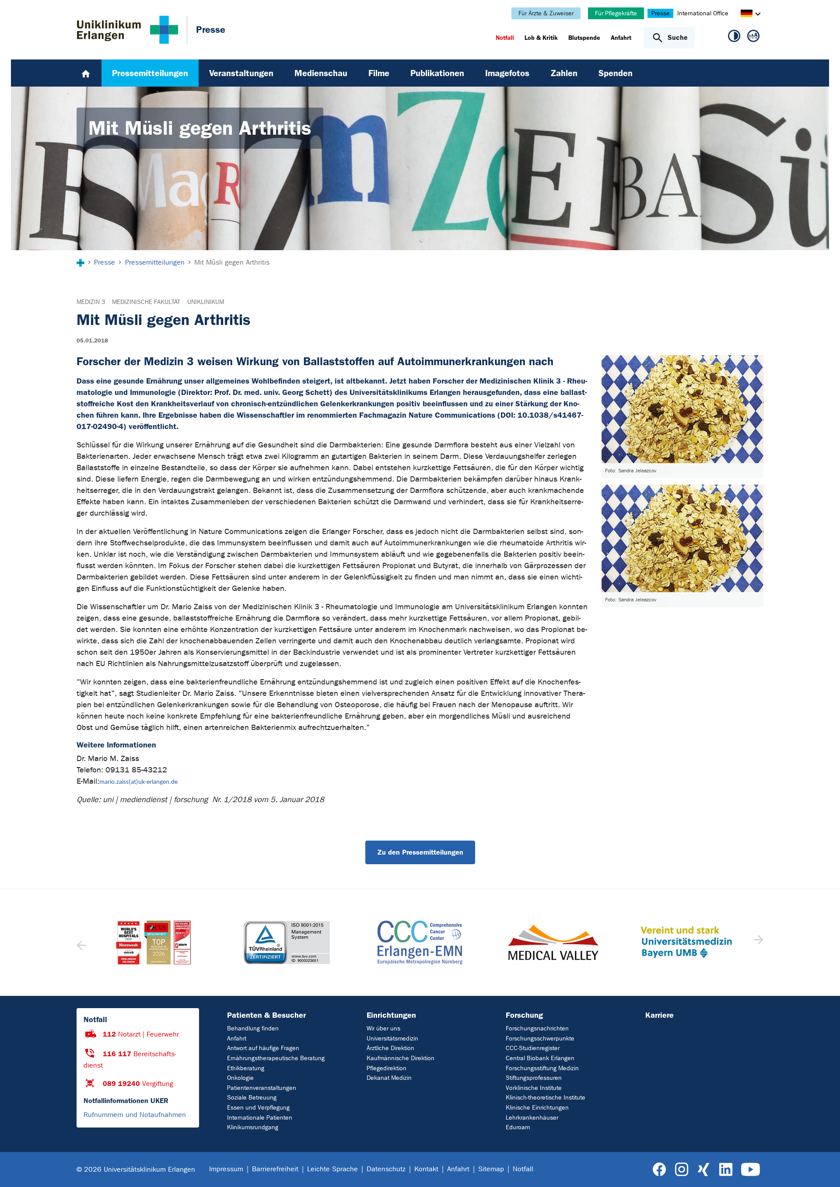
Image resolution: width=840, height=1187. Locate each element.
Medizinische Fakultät (146, 302)
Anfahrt (236, 1038)
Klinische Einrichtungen (537, 1107)
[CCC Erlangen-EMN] (286, 942)
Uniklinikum (205, 302)
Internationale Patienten (259, 1117)
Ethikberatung (245, 1068)
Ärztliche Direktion (390, 1048)
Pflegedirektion (386, 1068)
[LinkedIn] (725, 1169)
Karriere (659, 1015)
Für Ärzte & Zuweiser (546, 13)
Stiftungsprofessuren (534, 1078)
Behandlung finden (253, 1028)
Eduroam (518, 1127)
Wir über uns (383, 1028)
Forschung (524, 1015)
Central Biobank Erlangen (540, 1058)
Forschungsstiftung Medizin (542, 1068)
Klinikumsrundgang (252, 1127)
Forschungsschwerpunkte (540, 1038)
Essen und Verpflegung (258, 1107)
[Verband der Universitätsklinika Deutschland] (686, 942)
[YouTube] (750, 1169)
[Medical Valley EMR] (420, 942)
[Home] (86, 73)
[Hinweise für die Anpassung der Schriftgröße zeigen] (753, 37)
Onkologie (240, 1078)
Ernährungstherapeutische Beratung (276, 1058)
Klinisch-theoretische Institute (545, 1097)
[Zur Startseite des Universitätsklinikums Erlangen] (127, 30)
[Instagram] (681, 1169)
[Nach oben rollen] (822, 1169)
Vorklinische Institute (534, 1088)
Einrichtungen (391, 1015)
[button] (757, 942)
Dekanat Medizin (389, 1078)
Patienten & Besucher (266, 1015)
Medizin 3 (91, 302)
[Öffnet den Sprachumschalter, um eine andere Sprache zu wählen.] (746, 14)
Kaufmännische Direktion (400, 1058)
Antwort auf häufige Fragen (263, 1048)
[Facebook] (659, 1169)
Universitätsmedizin (392, 1038)
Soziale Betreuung (251, 1097)
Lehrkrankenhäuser (532, 1117)
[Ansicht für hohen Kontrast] (734, 37)
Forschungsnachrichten (537, 1028)
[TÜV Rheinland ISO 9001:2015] (153, 942)
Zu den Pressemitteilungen (420, 852)
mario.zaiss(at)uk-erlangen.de (138, 782)
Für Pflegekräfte (616, 13)
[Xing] (703, 1169)
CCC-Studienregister (533, 1048)
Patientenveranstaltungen (261, 1088)
